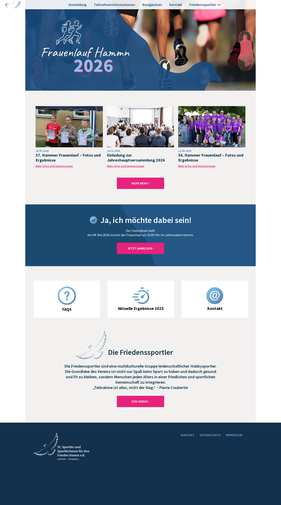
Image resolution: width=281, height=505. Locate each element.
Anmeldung (78, 4)
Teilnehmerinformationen (114, 4)
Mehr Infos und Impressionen (54, 166)
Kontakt (175, 4)
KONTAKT (188, 435)
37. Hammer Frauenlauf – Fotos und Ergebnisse (68, 157)
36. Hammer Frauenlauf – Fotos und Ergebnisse (210, 157)
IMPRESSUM (234, 435)
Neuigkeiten (152, 4)
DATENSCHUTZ (210, 435)
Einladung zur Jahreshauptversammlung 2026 (136, 157)
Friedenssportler (202, 4)
